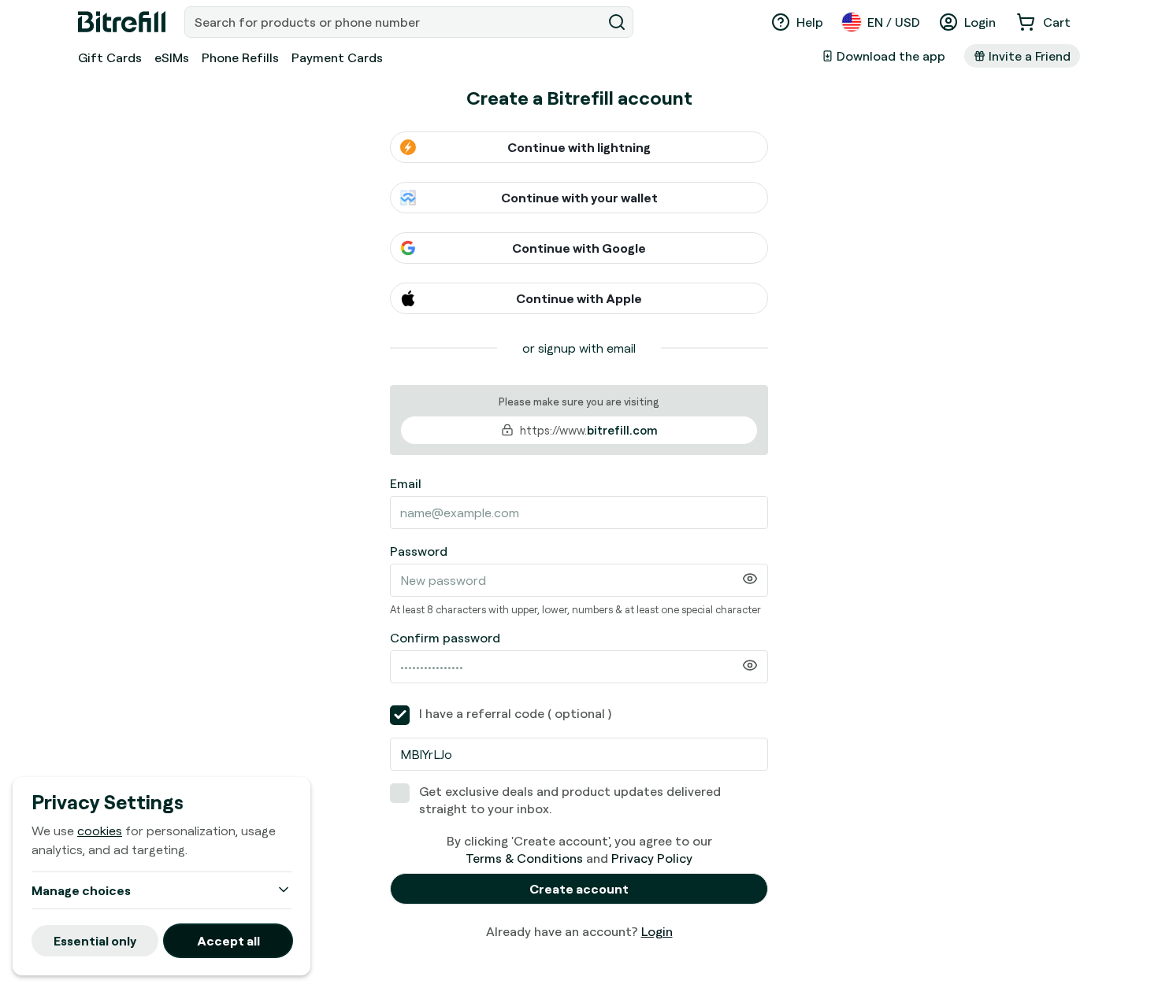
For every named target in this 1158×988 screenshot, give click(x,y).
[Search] (617, 22)
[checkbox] (400, 715)
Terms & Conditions (524, 858)
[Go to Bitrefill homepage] (121, 22)
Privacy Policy (651, 858)
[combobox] (395, 22)
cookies (99, 830)
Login (657, 931)
